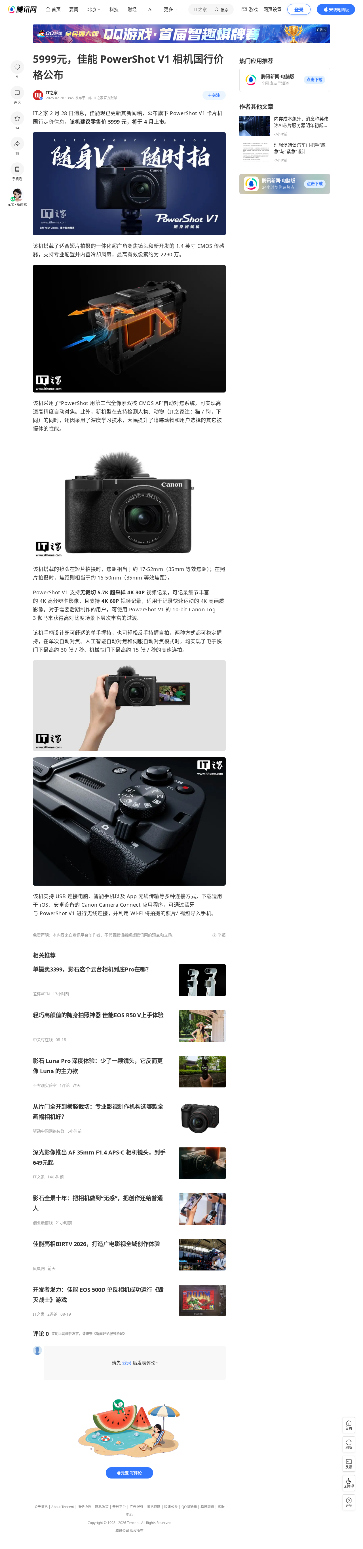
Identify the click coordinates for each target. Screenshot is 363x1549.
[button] (314, 80)
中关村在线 (43, 1040)
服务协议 (84, 1506)
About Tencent (62, 1506)
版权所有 (136, 1530)
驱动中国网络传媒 (49, 1131)
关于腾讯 (41, 1506)
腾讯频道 (207, 1506)
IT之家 (39, 1177)
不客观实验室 (45, 1085)
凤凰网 (39, 1268)
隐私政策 (102, 1506)
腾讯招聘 (154, 1506)
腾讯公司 (122, 1530)
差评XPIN (41, 994)
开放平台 (119, 1506)
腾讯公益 (171, 1506)
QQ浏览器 (189, 1506)
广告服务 (136, 1506)
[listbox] (129, 1134)
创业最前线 (43, 1223)
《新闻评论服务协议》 (109, 1333)
